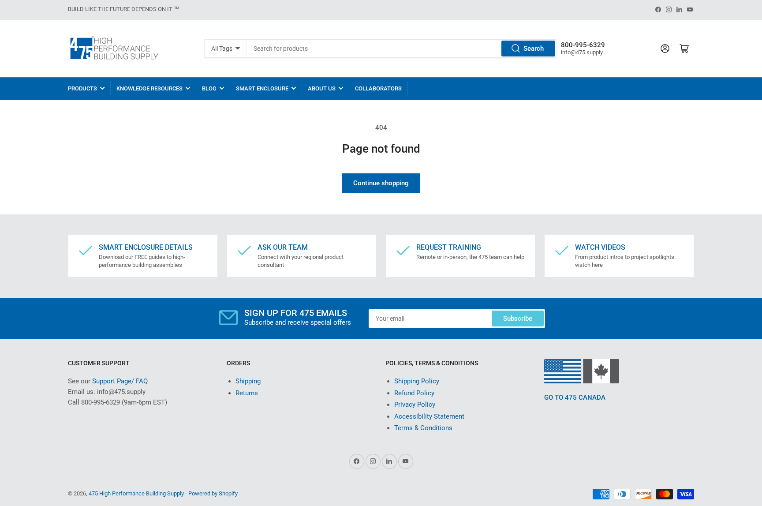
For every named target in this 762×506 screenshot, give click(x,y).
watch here (589, 265)
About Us (322, 88)
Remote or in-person (441, 257)
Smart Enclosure (262, 88)
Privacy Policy (414, 405)
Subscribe (517, 318)
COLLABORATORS (378, 88)
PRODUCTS (82, 88)
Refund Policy (414, 393)
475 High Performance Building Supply (136, 493)
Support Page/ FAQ (120, 381)
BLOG (209, 88)
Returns (246, 393)
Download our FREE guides (132, 257)
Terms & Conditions (423, 428)
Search (533, 48)
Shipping (248, 381)
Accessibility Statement (429, 416)
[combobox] (401, 48)
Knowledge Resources (149, 88)
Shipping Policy (416, 381)
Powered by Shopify (213, 493)
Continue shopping (381, 183)
